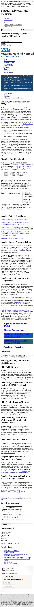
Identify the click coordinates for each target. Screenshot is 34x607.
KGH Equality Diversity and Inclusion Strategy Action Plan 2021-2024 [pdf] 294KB (15, 310)
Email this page (24, 498)
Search (2, 40)
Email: (4, 509)
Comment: (5, 514)
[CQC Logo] (8, 571)
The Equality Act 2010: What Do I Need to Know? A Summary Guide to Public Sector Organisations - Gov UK (17, 228)
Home (6, 95)
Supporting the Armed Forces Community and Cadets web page (15, 471)
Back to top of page (6, 498)
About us (7, 96)
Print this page (16, 498)
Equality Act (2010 (25, 119)
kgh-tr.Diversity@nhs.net (20, 356)
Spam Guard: (14, 520)
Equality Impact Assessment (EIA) (18, 250)
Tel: (3, 511)
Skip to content (8, 20)
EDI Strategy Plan (19, 302)
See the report (8, 586)
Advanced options (6, 45)
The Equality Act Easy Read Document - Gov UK (15, 219)
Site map (6, 18)
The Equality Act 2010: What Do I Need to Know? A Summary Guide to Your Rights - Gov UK (16, 223)
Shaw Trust (21, 166)
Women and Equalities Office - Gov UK (12, 238)
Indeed (29, 166)
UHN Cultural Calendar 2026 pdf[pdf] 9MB (13, 492)
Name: (4, 507)
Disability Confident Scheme (21, 164)
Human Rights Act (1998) (8, 119)
